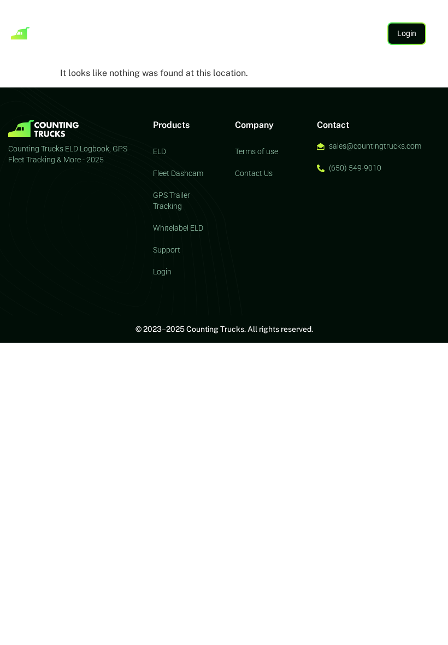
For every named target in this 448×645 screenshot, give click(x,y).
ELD (79, 21)
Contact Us (254, 173)
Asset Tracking (120, 21)
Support (260, 21)
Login (162, 271)
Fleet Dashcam (178, 173)
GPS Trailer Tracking (171, 200)
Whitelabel (220, 21)
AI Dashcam (174, 21)
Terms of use (256, 151)
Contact (90, 44)
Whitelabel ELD (178, 228)
